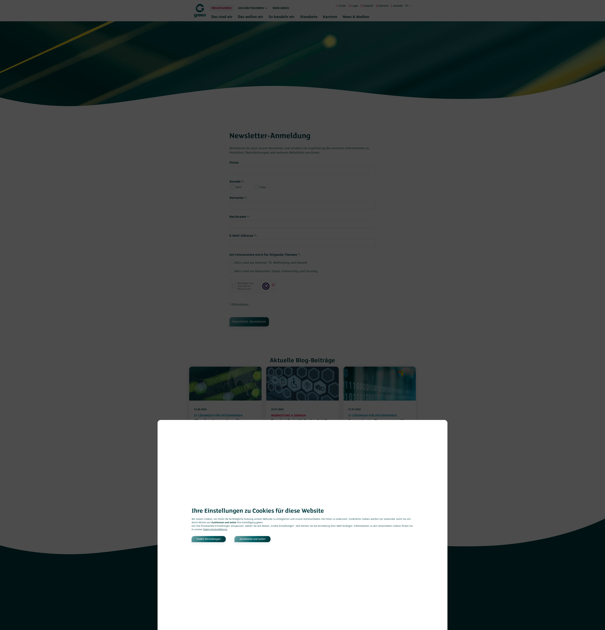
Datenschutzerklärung (215, 529)
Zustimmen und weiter (252, 539)
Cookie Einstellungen (209, 539)
